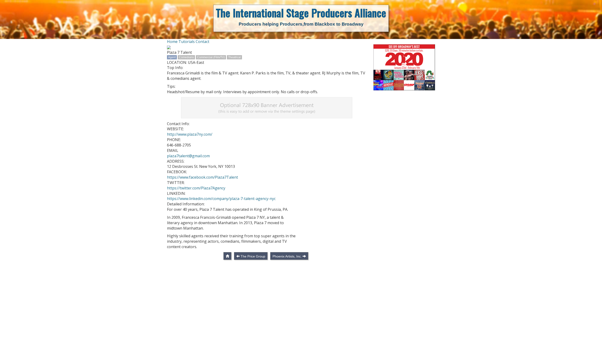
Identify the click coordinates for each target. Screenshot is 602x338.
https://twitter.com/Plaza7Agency (196, 188)
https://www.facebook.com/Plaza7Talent (202, 177)
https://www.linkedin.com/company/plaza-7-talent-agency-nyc (221, 198)
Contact (202, 41)
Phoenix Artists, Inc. (287, 256)
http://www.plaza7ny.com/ (189, 134)
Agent (172, 57)
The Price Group (253, 256)
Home (172, 41)
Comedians (186, 57)
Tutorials (186, 41)
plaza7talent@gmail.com (188, 155)
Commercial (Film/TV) (211, 57)
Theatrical (234, 57)
